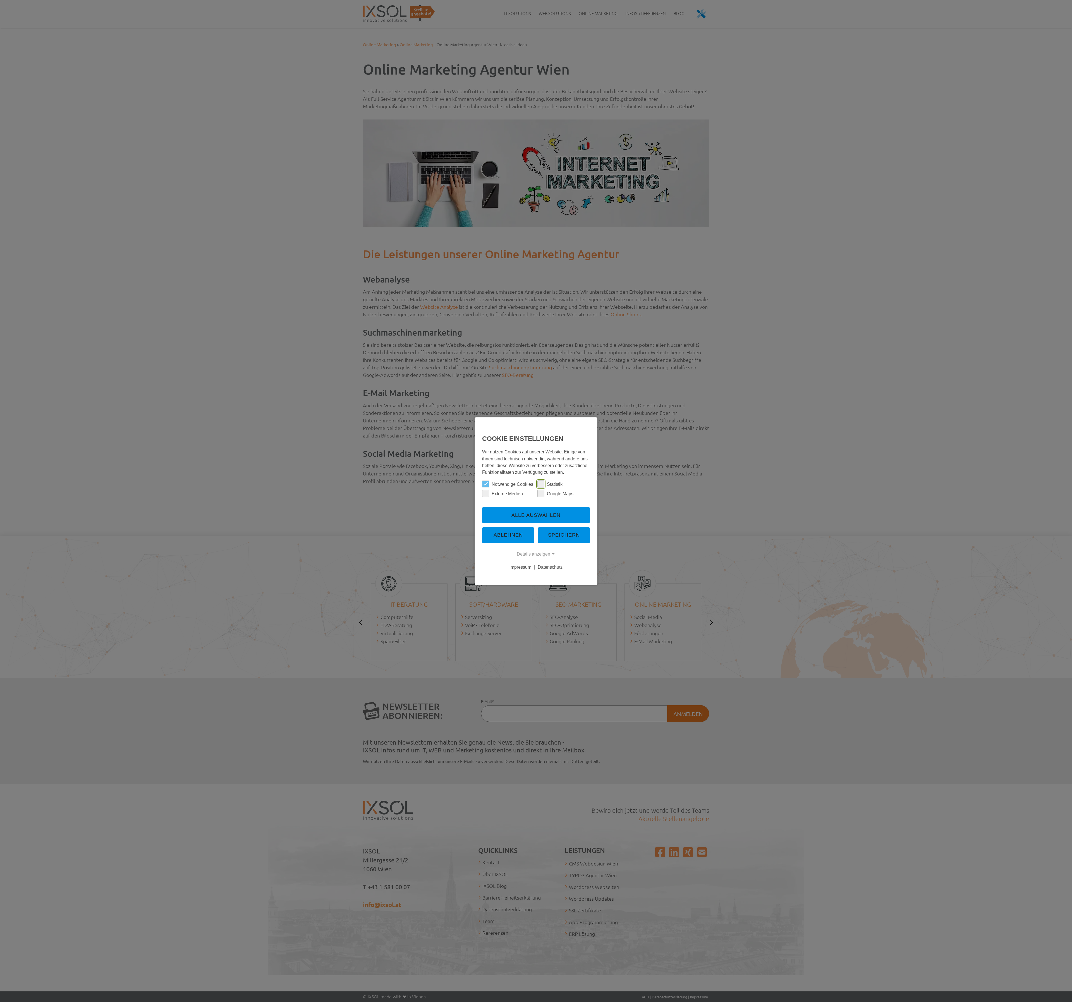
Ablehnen (508, 535)
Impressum (520, 567)
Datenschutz (550, 567)
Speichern (564, 535)
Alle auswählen (536, 515)
